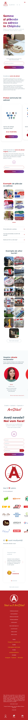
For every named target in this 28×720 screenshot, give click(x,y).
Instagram (7, 657)
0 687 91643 (17, 647)
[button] (5, 562)
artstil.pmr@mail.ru (14, 652)
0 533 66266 (11, 647)
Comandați (11, 136)
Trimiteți (14, 454)
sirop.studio (14, 709)
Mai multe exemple (14, 340)
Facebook (13, 657)
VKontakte (20, 657)
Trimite (14, 67)
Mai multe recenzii (14, 587)
